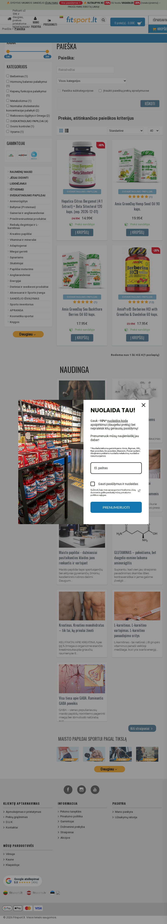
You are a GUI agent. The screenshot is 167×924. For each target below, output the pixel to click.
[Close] (143, 405)
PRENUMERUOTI (116, 507)
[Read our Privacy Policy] (139, 490)
